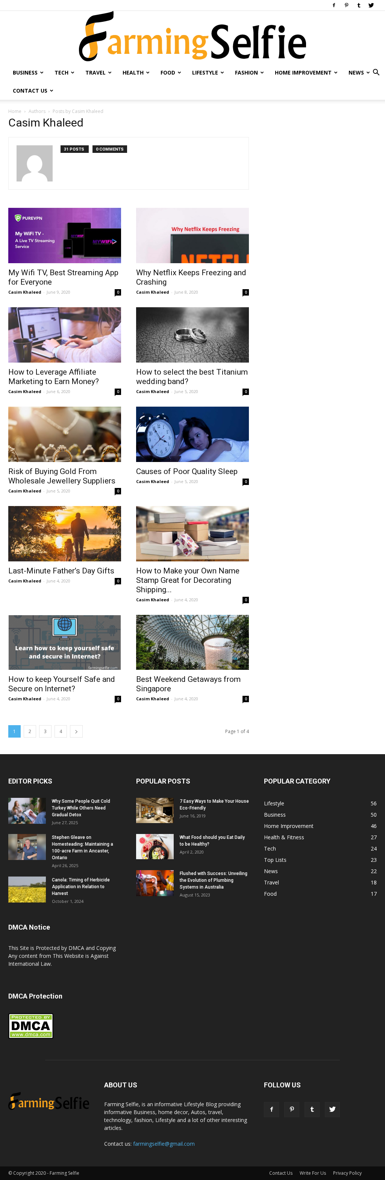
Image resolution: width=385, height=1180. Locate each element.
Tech (61, 72)
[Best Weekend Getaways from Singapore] (192, 642)
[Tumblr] (358, 5)
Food (168, 72)
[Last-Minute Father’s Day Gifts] (64, 533)
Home (14, 111)
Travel (95, 72)
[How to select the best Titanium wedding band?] (192, 335)
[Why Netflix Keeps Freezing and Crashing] (192, 235)
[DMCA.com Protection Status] (30, 1037)
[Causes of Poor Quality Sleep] (192, 434)
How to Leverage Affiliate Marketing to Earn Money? (53, 376)
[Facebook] (334, 5)
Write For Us (313, 1173)
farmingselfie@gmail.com (164, 1143)
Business (25, 72)
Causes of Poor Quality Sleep (187, 471)
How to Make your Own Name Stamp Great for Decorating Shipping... (187, 580)
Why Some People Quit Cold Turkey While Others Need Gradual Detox (81, 808)
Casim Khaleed (24, 292)
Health (133, 72)
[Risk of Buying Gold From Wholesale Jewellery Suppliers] (64, 434)
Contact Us (30, 90)
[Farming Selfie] (192, 37)
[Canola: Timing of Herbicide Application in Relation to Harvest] (27, 890)
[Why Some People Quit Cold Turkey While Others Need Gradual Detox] (27, 811)
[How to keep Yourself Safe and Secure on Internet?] (64, 642)
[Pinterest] (346, 5)
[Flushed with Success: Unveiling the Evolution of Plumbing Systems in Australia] (155, 883)
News (356, 72)
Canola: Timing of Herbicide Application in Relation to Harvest (81, 886)
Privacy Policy (347, 1173)
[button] (376, 73)
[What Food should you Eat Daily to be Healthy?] (155, 846)
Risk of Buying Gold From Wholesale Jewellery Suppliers (61, 476)
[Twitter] (371, 5)
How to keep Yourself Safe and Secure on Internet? (61, 684)
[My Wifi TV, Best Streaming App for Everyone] (64, 235)
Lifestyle (205, 72)
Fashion (246, 72)
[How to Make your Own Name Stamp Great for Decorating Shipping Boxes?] (192, 533)
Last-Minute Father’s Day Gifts (61, 570)
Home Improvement (303, 72)
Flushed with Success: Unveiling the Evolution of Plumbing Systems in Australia (213, 880)
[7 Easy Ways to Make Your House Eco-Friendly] (155, 810)
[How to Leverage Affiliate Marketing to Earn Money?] (64, 335)
